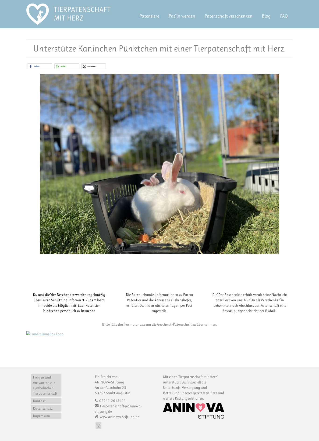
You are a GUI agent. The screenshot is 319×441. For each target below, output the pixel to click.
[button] (40, 66)
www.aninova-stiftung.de (119, 417)
